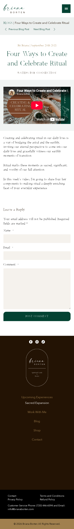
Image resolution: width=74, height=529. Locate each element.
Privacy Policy (15, 499)
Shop (37, 430)
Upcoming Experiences (37, 397)
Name (8, 230)
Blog (37, 421)
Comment (11, 264)
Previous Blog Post (19, 29)
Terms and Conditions (52, 496)
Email (8, 247)
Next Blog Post (42, 29)
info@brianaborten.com (21, 509)
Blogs (7, 23)
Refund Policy (47, 499)
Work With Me (37, 412)
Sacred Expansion (37, 403)
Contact (37, 440)
